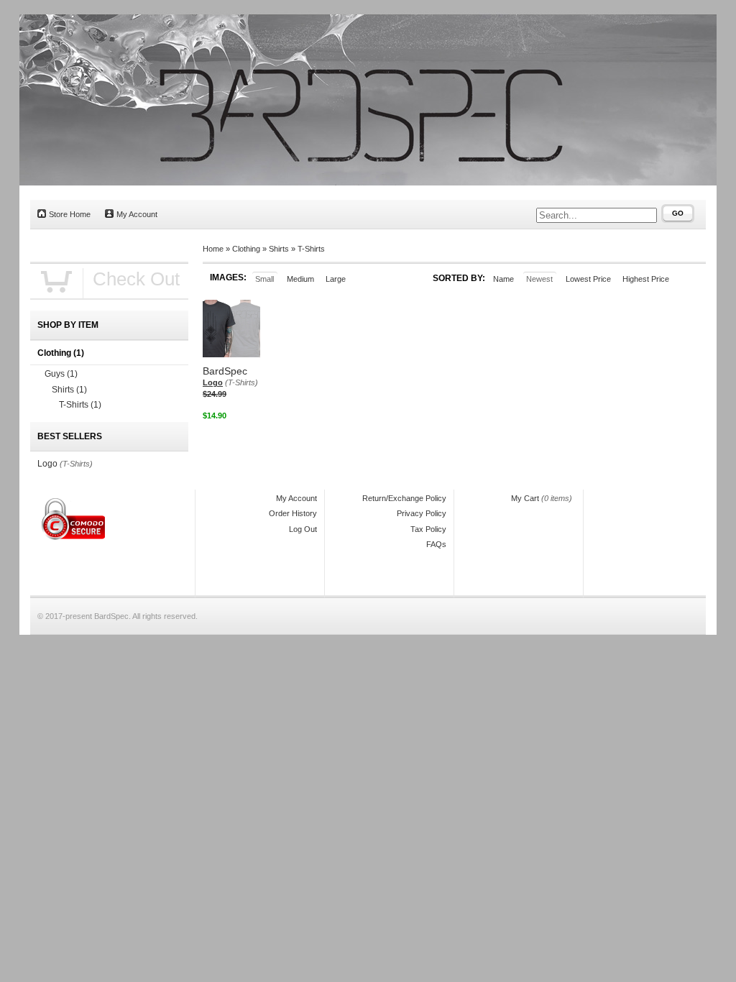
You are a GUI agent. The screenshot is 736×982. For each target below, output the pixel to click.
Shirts (279, 248)
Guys (61, 374)
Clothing (246, 248)
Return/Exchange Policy (404, 498)
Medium (300, 279)
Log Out (303, 529)
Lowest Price (588, 279)
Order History (293, 513)
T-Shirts (311, 248)
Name (503, 279)
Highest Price (645, 279)
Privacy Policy (421, 513)
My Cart (525, 498)
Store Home (70, 214)
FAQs (436, 544)
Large (336, 279)
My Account (136, 214)
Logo (213, 382)
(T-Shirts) (241, 382)
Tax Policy (428, 529)
